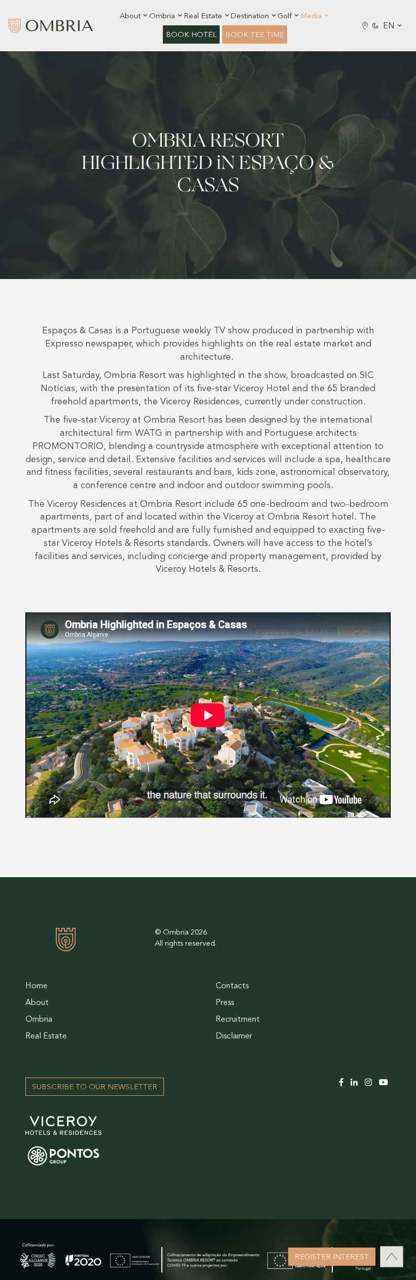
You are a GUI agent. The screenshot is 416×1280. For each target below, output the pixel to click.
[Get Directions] (365, 25)
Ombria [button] (162, 16)
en (389, 26)
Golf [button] (285, 16)
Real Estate (46, 1036)
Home (36, 986)
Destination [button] (250, 16)
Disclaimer (234, 1036)
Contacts (232, 986)
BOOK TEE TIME (254, 35)
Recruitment (238, 1020)
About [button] (130, 16)
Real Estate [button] (203, 16)
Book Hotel (191, 35)
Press (225, 1003)
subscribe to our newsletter (94, 1087)
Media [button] (311, 16)
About (37, 1003)
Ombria (38, 1020)
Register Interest (332, 1257)
